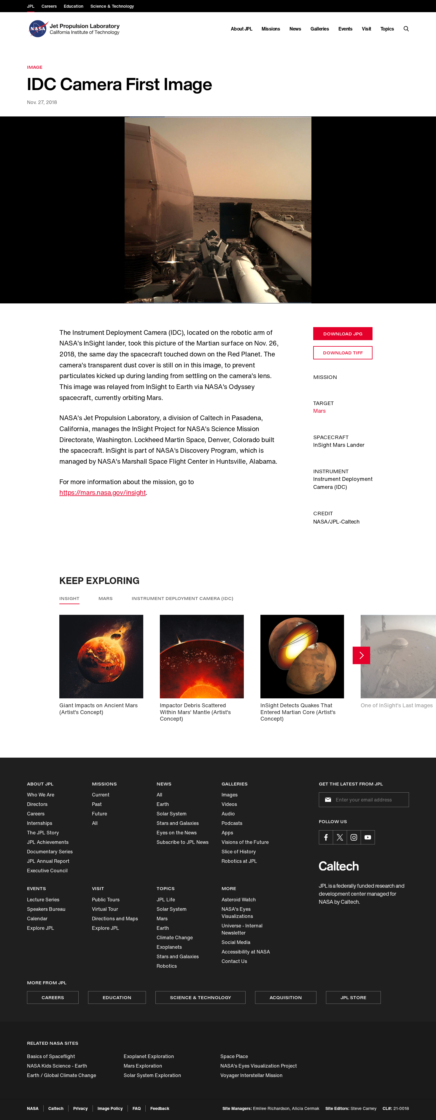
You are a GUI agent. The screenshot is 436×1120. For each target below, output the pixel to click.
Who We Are (40, 794)
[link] (218, 209)
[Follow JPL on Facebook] (326, 837)
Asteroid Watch (239, 899)
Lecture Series (43, 899)
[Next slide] (361, 655)
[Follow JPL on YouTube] (368, 837)
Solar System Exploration (152, 1075)
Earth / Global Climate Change (61, 1075)
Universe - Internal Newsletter (242, 929)
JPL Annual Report (48, 861)
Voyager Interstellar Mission (251, 1075)
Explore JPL (40, 928)
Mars (319, 411)
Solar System (172, 813)
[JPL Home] (86, 28)
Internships (39, 823)
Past (97, 804)
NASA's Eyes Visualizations (237, 912)
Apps (227, 832)
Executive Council (47, 870)
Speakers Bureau (46, 909)
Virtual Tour (105, 909)
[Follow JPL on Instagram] (354, 837)
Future (99, 813)
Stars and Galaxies (178, 823)
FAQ (137, 1108)
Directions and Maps (115, 918)
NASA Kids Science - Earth (57, 1065)
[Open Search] (406, 28)
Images (230, 794)
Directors (37, 804)
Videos (229, 804)
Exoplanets (169, 947)
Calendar (37, 918)
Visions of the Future (245, 842)
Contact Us (234, 961)
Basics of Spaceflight (51, 1056)
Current (100, 794)
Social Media (236, 942)
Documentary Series (50, 851)
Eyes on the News (177, 832)
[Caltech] (339, 866)
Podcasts (232, 823)
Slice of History (239, 851)
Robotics (167, 965)
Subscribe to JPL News (183, 842)
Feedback (159, 1108)
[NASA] (38, 28)
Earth (163, 804)
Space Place (234, 1056)
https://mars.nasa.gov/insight (102, 492)
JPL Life (166, 899)
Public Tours (106, 899)
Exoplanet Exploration (149, 1056)
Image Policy (110, 1108)
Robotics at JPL (239, 861)
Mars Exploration (143, 1065)
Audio (228, 813)
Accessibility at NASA (246, 951)
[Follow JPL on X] (340, 837)
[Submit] (327, 799)
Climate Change (175, 937)
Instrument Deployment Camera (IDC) (182, 598)
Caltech (55, 1108)
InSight (69, 598)
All (95, 823)
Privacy (80, 1108)
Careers (35, 813)
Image (34, 67)
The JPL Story (43, 832)
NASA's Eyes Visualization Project (258, 1065)
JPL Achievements (48, 842)
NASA (33, 1108)
